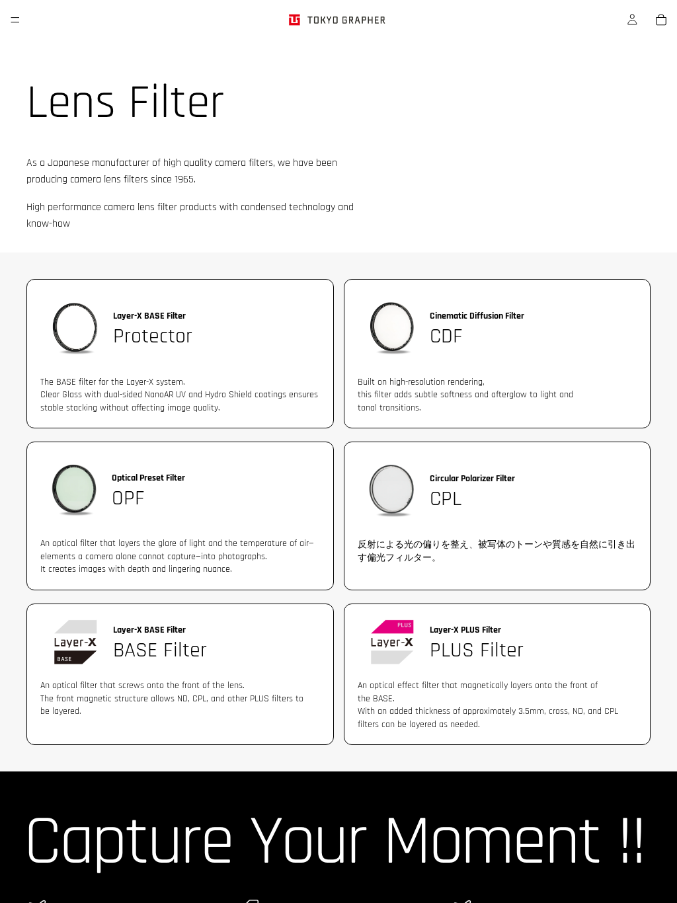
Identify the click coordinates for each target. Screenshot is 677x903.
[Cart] (661, 19)
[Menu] (15, 20)
